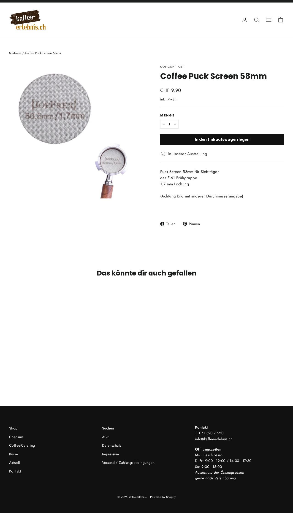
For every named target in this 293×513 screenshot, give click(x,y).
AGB (105, 437)
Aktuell (14, 462)
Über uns (16, 437)
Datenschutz (112, 445)
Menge (167, 115)
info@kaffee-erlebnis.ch (214, 439)
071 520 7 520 (211, 433)
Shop (13, 428)
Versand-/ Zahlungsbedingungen (128, 462)
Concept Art (172, 67)
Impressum (110, 454)
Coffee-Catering (22, 445)
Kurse (13, 454)
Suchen (108, 428)
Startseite (15, 53)
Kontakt (15, 471)
